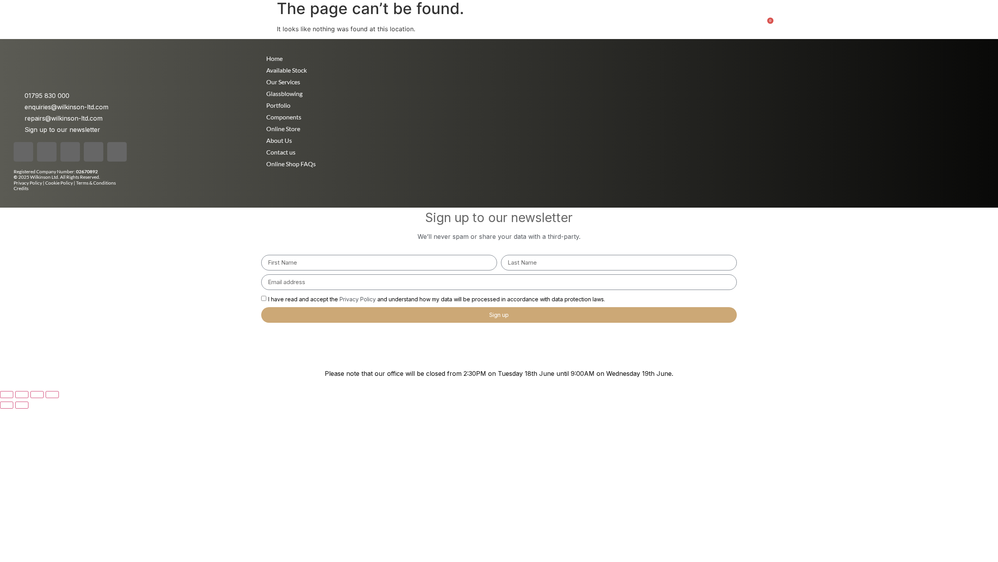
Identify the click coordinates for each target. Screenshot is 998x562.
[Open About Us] (490, 20)
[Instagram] (47, 152)
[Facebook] (23, 152)
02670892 (87, 171)
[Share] (37, 394)
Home (274, 58)
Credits (21, 188)
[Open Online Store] (596, 20)
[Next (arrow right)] (21, 405)
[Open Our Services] (394, 20)
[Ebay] (117, 152)
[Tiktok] (70, 152)
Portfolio (278, 105)
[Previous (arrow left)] (6, 405)
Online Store (283, 128)
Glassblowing (284, 93)
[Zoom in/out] (6, 394)
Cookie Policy (59, 183)
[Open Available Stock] (670, 20)
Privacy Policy (28, 183)
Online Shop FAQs (291, 163)
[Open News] (436, 20)
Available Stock (286, 70)
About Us (279, 140)
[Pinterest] (93, 152)
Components (283, 117)
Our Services (283, 81)
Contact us (281, 152)
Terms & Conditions (96, 183)
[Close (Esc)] (52, 394)
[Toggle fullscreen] (21, 394)
